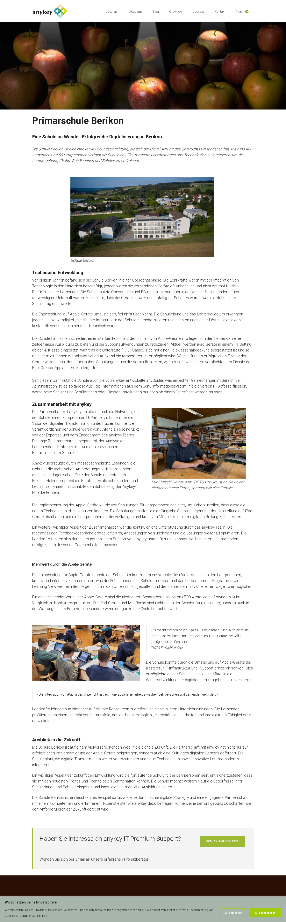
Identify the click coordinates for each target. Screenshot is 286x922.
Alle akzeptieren (265, 912)
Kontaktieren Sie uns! (222, 841)
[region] (143, 909)
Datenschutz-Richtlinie (33, 915)
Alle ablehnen (233, 912)
